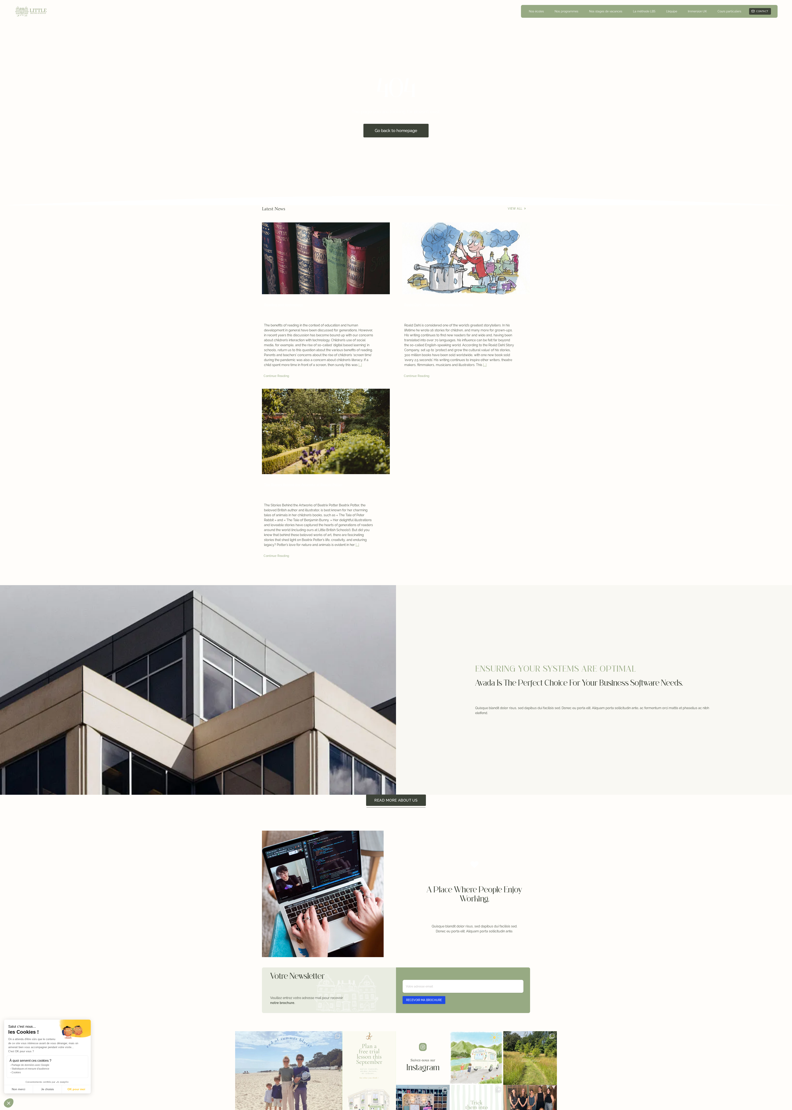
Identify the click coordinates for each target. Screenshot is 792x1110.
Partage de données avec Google (30, 1065)
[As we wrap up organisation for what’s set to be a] (476, 1058)
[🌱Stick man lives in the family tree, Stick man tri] (369, 1058)
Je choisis (47, 1089)
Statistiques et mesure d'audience (30, 1068)
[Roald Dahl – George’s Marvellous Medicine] (466, 258)
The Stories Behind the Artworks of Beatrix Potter (303, 485)
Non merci (18, 1089)
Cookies (16, 1072)
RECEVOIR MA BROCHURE (424, 1000)
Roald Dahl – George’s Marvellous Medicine (438, 305)
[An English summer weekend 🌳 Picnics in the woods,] (530, 1058)
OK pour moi (76, 1089)
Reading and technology (283, 305)
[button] (9, 1103)
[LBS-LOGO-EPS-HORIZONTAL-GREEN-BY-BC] (31, 7)
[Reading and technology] (326, 258)
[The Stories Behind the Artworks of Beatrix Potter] (326, 431)
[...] (360, 365)
